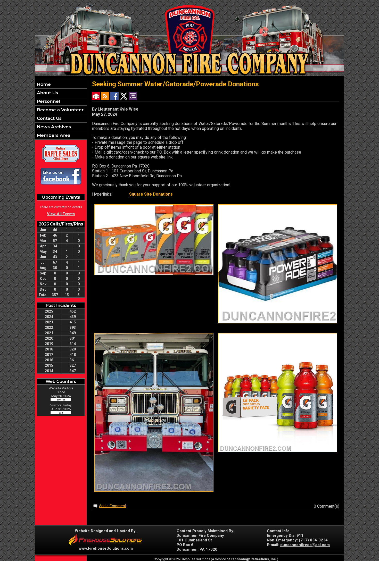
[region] (61, 109)
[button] (61, 92)
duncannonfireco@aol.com (305, 544)
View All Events (61, 214)
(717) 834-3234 (313, 540)
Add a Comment (112, 506)
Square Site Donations (151, 194)
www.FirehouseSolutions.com (106, 548)
